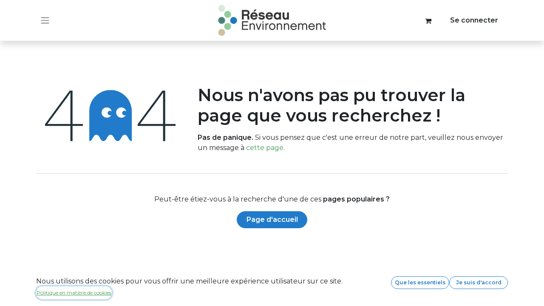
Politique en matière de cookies (74, 292)
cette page (264, 148)
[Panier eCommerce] (428, 20)
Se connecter (474, 20)
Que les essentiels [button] (420, 282)
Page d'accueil (272, 219)
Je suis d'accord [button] (479, 282)
